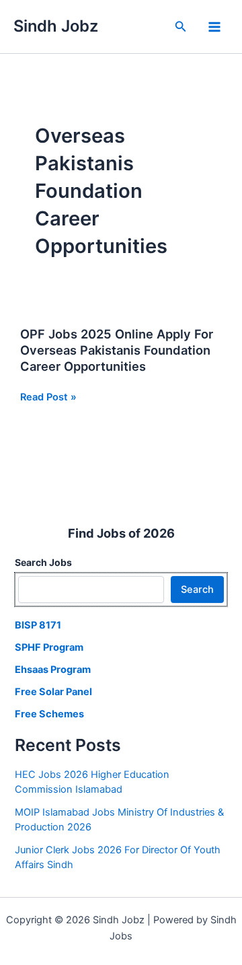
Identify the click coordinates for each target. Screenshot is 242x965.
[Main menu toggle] (214, 27)
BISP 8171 (38, 625)
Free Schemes (49, 714)
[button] (181, 26)
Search (197, 589)
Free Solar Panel (53, 692)
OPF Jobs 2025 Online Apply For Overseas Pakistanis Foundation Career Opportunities (116, 349)
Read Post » (48, 397)
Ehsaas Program (53, 670)
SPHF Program (49, 647)
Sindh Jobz (55, 26)
